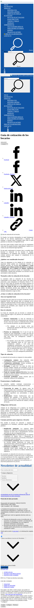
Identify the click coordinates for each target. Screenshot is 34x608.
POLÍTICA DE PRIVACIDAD (12, 573)
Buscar (6, 51)
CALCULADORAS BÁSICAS (15, 27)
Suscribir (4, 567)
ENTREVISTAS (8, 6)
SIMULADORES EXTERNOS (15, 28)
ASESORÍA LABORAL (13, 12)
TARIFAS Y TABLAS (13, 21)
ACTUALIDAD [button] (8, 16)
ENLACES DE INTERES (14, 32)
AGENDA (10, 30)
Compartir (3, 144)
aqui (2, 532)
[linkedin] (4, 71)
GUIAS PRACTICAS (13, 19)
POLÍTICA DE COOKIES (11, 575)
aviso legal (15, 531)
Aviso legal (7, 584)
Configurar (9, 604)
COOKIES (3, 606)
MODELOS (10, 23)
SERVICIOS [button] (7, 8)
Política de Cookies (9, 587)
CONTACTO (7, 36)
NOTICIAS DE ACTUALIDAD (15, 17)
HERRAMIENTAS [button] (9, 25)
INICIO (6, 5)
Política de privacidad (9, 585)
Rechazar (15, 604)
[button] (18, 50)
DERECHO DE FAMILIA (14, 14)
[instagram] (4, 72)
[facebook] (4, 69)
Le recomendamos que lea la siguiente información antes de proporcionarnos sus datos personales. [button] (15, 494)
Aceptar (3, 604)
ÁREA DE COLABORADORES (13, 34)
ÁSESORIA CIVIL (12, 10)
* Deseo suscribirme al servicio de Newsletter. (13, 538)
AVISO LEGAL (8, 572)
